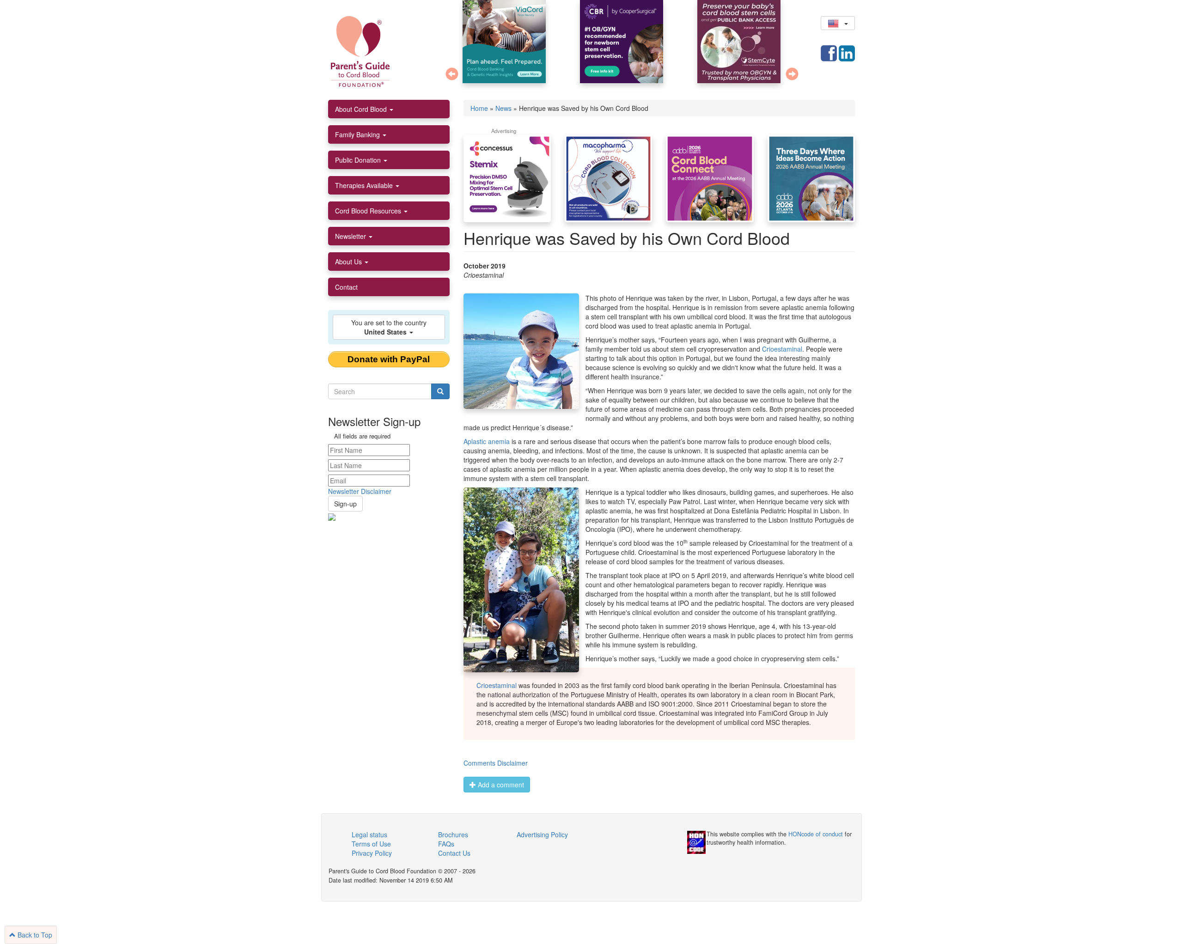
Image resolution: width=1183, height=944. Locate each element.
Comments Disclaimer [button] (495, 762)
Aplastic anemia (486, 441)
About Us (349, 261)
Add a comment (500, 784)
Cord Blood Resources (369, 210)
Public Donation (359, 159)
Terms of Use (371, 843)
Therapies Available (365, 185)
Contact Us (454, 853)
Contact (346, 287)
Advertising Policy (542, 834)
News (503, 108)
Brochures (453, 834)
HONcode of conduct (815, 834)
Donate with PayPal (389, 359)
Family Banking (358, 134)
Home (479, 108)
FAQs (446, 843)
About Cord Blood (362, 109)
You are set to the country (389, 327)
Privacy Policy (372, 853)
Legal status (369, 834)
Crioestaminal (782, 348)
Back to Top (34, 934)
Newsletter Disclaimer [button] (359, 491)
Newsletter (351, 236)
